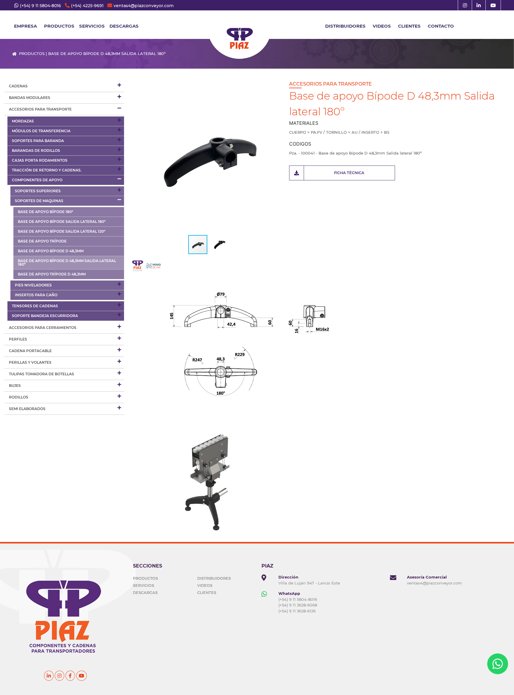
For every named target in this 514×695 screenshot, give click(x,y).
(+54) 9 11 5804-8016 (40, 5)
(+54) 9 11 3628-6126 (297, 611)
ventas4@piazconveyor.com (144, 5)
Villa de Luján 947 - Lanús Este (309, 583)
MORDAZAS (23, 121)
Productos (59, 26)
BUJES (15, 385)
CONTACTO (441, 26)
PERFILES (18, 339)
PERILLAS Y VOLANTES (30, 362)
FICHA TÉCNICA (349, 172)
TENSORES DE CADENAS (35, 306)
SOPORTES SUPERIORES (38, 191)
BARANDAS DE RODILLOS (36, 150)
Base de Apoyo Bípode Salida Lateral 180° (62, 221)
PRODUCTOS (145, 578)
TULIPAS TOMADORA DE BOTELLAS (41, 374)
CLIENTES (409, 26)
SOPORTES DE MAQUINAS (39, 200)
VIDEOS (382, 26)
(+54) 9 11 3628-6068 (297, 605)
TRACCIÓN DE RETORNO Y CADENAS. (47, 170)
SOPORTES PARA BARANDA (38, 140)
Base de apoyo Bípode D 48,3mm (51, 251)
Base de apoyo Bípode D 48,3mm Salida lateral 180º (67, 263)
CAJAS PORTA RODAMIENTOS (40, 160)
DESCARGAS (124, 26)
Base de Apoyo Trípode (42, 241)
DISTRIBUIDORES (345, 26)
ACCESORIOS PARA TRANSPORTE (40, 109)
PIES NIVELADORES (33, 285)
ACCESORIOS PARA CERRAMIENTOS (42, 327)
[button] (279, 156)
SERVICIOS (92, 26)
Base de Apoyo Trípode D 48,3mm (52, 274)
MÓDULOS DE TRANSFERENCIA (41, 131)
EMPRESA (25, 26)
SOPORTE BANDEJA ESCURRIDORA (45, 315)
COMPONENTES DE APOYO (37, 180)
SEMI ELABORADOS (27, 408)
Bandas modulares (29, 97)
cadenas (18, 86)
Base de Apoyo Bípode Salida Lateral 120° (61, 231)
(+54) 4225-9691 (87, 5)
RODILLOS (18, 397)
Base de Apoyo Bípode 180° (45, 211)
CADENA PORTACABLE (30, 351)
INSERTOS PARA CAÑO (36, 295)
